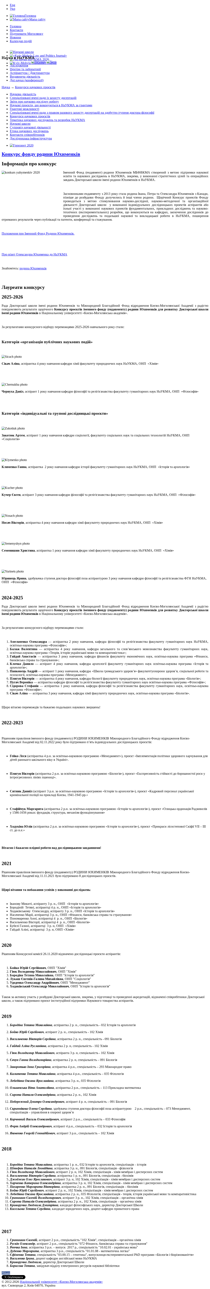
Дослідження (19, 65)
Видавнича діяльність (25, 76)
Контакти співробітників (27, 134)
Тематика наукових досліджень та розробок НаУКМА (47, 120)
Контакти (16, 30)
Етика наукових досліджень (29, 131)
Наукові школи (20, 123)
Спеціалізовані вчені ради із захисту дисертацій (43, 98)
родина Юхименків (33, 268)
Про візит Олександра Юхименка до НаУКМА (34, 254)
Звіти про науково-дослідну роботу (34, 101)
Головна (15, 26)
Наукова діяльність (23, 94)
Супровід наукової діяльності (30, 127)
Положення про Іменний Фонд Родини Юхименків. (38, 233)
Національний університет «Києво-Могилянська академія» (61, 1281)
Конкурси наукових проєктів (35, 87)
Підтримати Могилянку (26, 33)
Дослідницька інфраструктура (31, 138)
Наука (6, 87)
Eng (12, 5)
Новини (15, 37)
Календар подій (21, 41)
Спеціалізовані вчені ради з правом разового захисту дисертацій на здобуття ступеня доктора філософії (82, 112)
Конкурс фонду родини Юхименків (41, 154)
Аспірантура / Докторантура (30, 73)
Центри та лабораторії (25, 69)
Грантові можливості (24, 109)
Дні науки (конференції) (26, 80)
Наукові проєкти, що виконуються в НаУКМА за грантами (51, 105)
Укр (12, 8)
